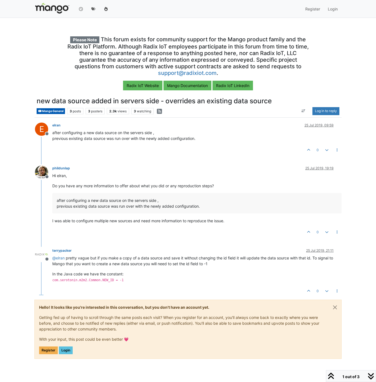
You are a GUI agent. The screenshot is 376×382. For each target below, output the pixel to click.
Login (65, 350)
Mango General (53, 111)
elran (56, 125)
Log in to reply (326, 111)
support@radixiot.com (187, 73)
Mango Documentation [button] (187, 85)
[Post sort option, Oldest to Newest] (303, 111)
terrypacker (62, 250)
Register (48, 350)
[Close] (335, 307)
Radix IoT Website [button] (143, 85)
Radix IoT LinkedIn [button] (232, 85)
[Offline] (43, 171)
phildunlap (61, 168)
